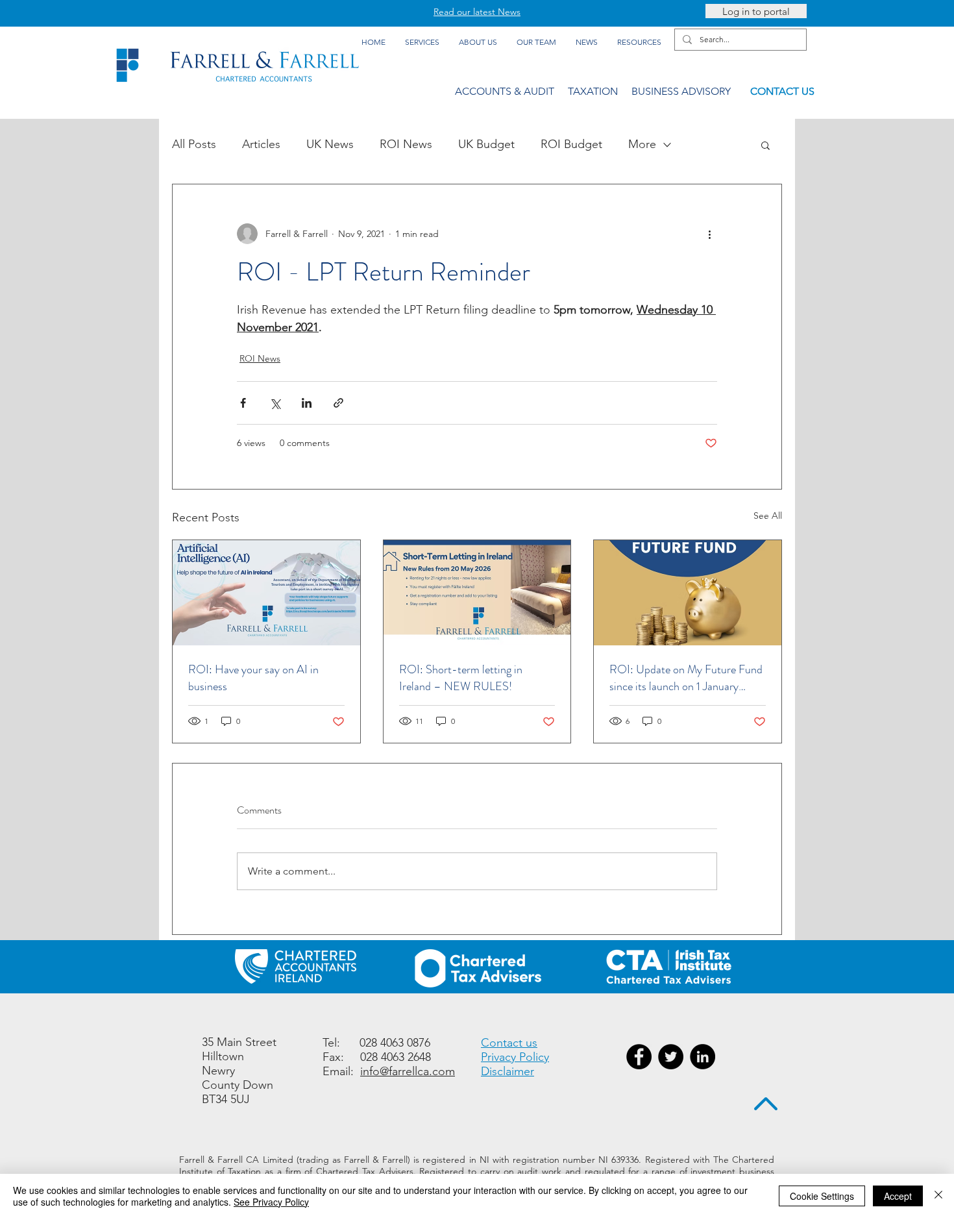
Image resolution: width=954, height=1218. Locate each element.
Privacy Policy (515, 1057)
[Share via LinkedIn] (306, 403)
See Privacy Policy (271, 1201)
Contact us (509, 1043)
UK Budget (486, 144)
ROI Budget (571, 144)
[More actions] (709, 234)
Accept (898, 1195)
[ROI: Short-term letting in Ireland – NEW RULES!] (477, 592)
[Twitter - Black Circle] (670, 1056)
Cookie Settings (822, 1195)
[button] (765, 145)
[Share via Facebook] (243, 403)
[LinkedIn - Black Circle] (702, 1056)
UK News (330, 144)
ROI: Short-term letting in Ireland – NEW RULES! (460, 678)
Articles (261, 144)
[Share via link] (338, 403)
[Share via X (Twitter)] (275, 403)
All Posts (194, 144)
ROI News (406, 144)
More (642, 144)
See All (767, 515)
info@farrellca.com (407, 1071)
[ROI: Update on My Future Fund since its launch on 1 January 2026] (687, 592)
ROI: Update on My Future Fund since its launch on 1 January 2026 (686, 678)
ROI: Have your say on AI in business (253, 678)
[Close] (938, 1196)
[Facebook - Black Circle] (639, 1056)
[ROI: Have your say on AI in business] (266, 592)
